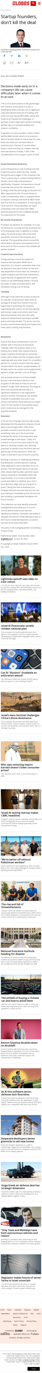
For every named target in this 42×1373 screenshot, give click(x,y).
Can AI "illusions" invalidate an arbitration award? (19, 674)
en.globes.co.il (6, 539)
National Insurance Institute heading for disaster (17, 952)
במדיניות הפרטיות (29, 1360)
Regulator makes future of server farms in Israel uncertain (21, 1279)
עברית (26, 1317)
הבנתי (33, 1369)
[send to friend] (11, 63)
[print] (4, 63)
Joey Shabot (18, 76)
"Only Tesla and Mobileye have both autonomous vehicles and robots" (19, 1232)
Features (8, 10)
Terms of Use (19, 1321)
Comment (17, 1310)
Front (2, 10)
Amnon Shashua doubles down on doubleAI (19, 1044)
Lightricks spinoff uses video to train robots (19, 580)
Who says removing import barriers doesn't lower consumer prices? (20, 767)
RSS (32, 1314)
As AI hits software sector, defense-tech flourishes (16, 1093)
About (15, 1325)
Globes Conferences (20, 1314)
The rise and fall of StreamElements (12, 906)
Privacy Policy (31, 1321)
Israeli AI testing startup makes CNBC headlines (19, 814)
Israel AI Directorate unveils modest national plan (17, 627)
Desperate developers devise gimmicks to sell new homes (18, 1140)
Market (36, 1310)
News (9, 1310)
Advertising (7, 1321)
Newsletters (5, 1314)
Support (23, 1325)
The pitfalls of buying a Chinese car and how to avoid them (20, 999)
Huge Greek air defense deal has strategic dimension (20, 1187)
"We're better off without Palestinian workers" (16, 861)
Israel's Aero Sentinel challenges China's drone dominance (20, 717)
